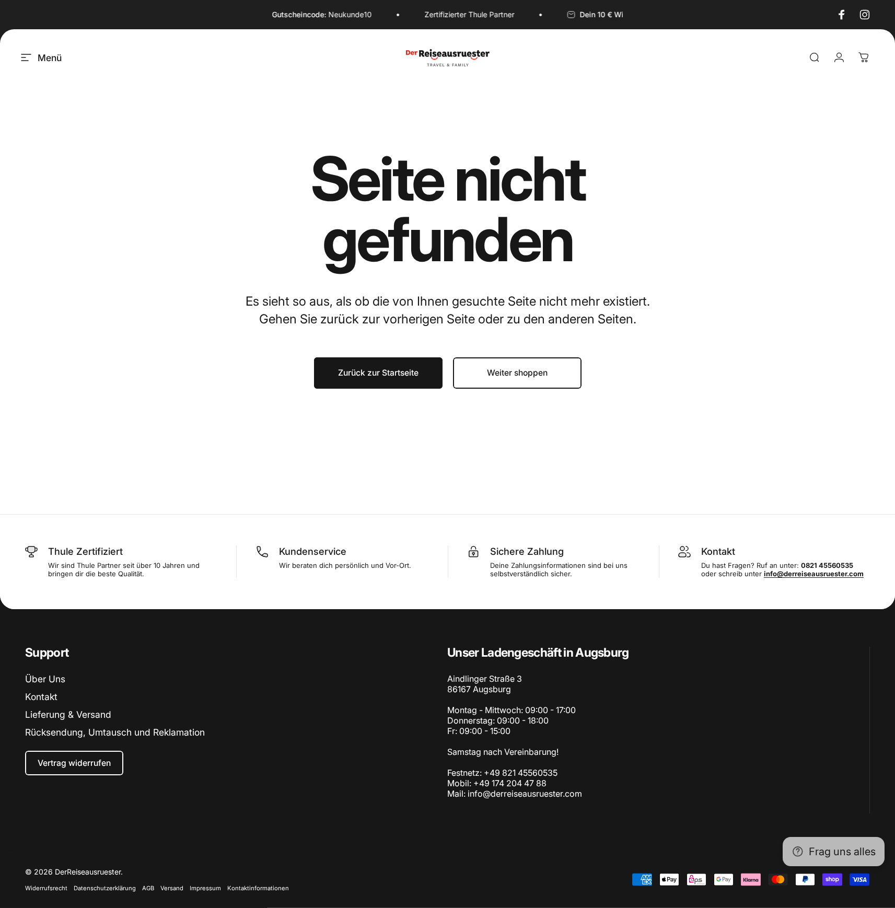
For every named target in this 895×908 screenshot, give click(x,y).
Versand (171, 888)
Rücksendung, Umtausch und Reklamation (115, 732)
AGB (148, 888)
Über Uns (45, 678)
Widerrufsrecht (46, 888)
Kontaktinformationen (258, 888)
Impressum (205, 888)
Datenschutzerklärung (105, 888)
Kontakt (41, 696)
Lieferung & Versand (68, 714)
